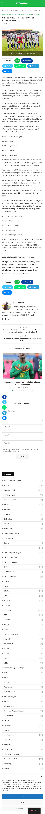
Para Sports (23, 687)
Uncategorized (23, 735)
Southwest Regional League (23, 711)
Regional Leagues (23, 696)
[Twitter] (26, 9)
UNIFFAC (23, 740)
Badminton (23, 519)
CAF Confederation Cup (23, 557)
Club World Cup (23, 572)
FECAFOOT (23, 610)
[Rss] (43, 9)
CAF (23, 548)
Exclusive (23, 601)
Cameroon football (23, 562)
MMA (23, 663)
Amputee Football (23, 500)
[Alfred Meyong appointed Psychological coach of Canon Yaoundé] (22, 366)
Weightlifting (23, 749)
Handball (23, 639)
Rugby (23, 701)
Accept (22, 797)
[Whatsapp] (41, 9)
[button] (42, 776)
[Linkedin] (31, 9)
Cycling (23, 581)
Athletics (23, 509)
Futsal (23, 629)
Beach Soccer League (23, 533)
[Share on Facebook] (4, 397)
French (23, 624)
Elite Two (23, 596)
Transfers (23, 725)
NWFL (23, 677)
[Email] (36, 9)
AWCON (23, 514)
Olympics (23, 682)
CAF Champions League (23, 552)
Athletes (23, 504)
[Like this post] (18, 60)
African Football (23, 490)
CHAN (23, 567)
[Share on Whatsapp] (4, 407)
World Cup (23, 764)
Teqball (23, 720)
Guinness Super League (23, 634)
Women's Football (23, 759)
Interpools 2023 (23, 644)
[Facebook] (23, 9)
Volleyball (23, 744)
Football (23, 620)
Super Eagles (23, 716)
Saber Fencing (23, 706)
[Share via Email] (4, 418)
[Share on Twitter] (4, 402)
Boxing (23, 543)
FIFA (23, 615)
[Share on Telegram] (4, 413)
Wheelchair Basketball (23, 754)
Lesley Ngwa (18, 303)
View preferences (23, 809)
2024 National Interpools (23, 480)
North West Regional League (23, 668)
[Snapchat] (38, 9)
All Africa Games (23, 495)
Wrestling (23, 768)
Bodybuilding (23, 538)
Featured (23, 605)
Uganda (23, 730)
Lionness (23, 653)
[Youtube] (33, 9)
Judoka (23, 648)
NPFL (23, 672)
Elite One (23, 591)
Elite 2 (23, 586)
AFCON (23, 485)
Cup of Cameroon (23, 577)
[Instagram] (28, 9)
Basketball (23, 524)
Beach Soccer (23, 528)
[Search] (43, 3)
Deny (22, 803)
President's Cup (23, 692)
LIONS (23, 658)
